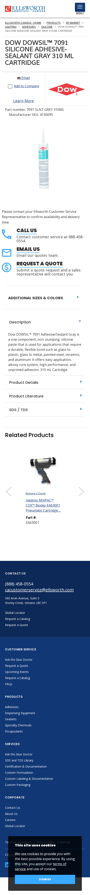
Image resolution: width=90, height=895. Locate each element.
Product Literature (26, 396)
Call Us (27, 230)
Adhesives (29, 27)
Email (25, 77)
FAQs (8, 684)
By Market (73, 23)
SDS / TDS (18, 409)
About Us (11, 814)
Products (54, 23)
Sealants (11, 719)
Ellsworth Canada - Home (23, 23)
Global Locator (15, 826)
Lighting (11, 27)
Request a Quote (40, 263)
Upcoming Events (17, 672)
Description (19, 322)
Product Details (23, 382)
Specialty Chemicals (18, 725)
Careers (10, 820)
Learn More (23, 100)
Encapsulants (14, 731)
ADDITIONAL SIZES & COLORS (36, 298)
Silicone (47, 27)
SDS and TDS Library (19, 760)
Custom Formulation (19, 773)
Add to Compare (26, 86)
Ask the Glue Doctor (18, 660)
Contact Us (12, 808)
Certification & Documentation (26, 766)
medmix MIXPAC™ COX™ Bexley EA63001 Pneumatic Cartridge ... (43, 505)
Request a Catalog (17, 678)
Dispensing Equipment (20, 713)
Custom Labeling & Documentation (29, 779)
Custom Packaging (17, 785)
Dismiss (45, 879)
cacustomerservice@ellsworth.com (39, 590)
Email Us (28, 249)
